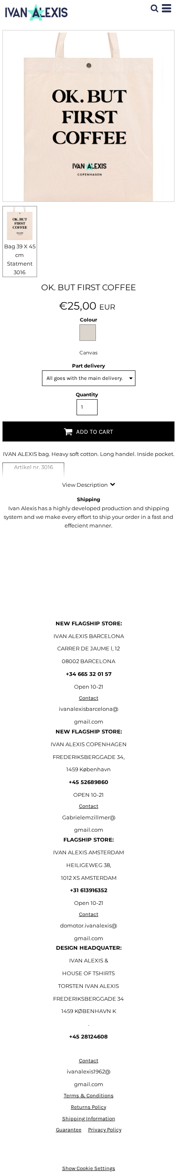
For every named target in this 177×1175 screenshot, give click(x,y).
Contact (88, 698)
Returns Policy (88, 1107)
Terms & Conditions (89, 1095)
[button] (154, 8)
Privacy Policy (104, 1129)
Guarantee (69, 1129)
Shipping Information (88, 1118)
